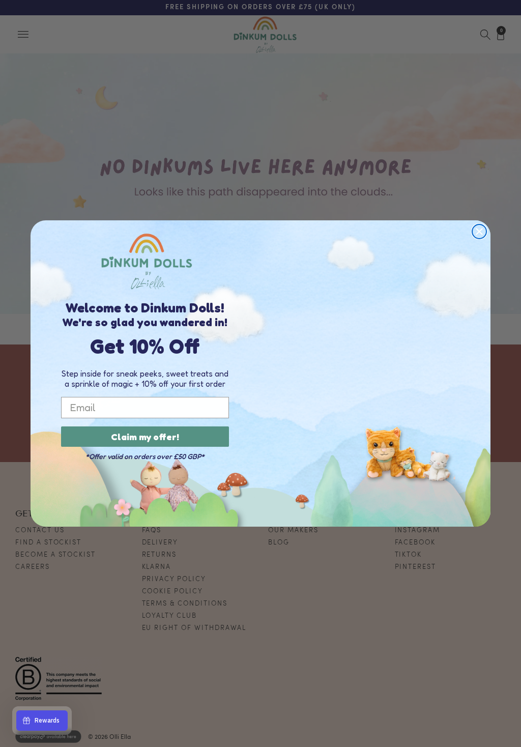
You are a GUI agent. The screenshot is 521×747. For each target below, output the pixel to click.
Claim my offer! (145, 436)
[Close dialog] (479, 231)
